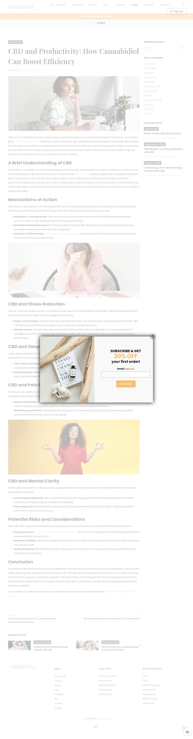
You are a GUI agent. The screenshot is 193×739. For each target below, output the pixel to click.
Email (125, 368)
